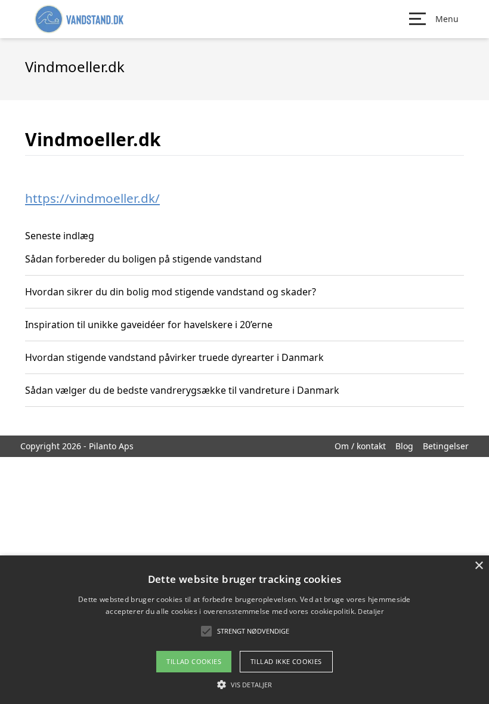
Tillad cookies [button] (193, 661)
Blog (404, 446)
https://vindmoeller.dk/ (92, 198)
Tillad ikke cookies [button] (286, 661)
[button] (244, 684)
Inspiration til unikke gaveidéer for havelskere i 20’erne (149, 324)
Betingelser (446, 446)
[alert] (244, 629)
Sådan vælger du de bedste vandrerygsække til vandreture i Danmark (182, 390)
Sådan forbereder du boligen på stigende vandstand (143, 258)
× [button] (478, 565)
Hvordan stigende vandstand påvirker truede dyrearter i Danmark (174, 357)
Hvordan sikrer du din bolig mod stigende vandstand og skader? (170, 291)
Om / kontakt (360, 446)
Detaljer (370, 611)
